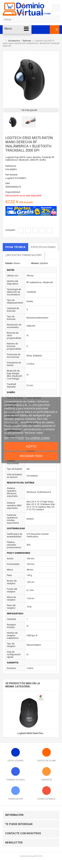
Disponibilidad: (12, 192)
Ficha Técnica (15, 247)
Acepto (31, 446)
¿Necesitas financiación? (23, 255)
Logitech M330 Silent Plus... (30, 733)
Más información (14, 437)
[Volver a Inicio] (3, 40)
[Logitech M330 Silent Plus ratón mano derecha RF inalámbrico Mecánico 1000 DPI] (31, 692)
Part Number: (11, 174)
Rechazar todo (31, 456)
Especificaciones (43, 247)
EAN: (7, 183)
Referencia (10, 166)
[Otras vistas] (4, 122)
